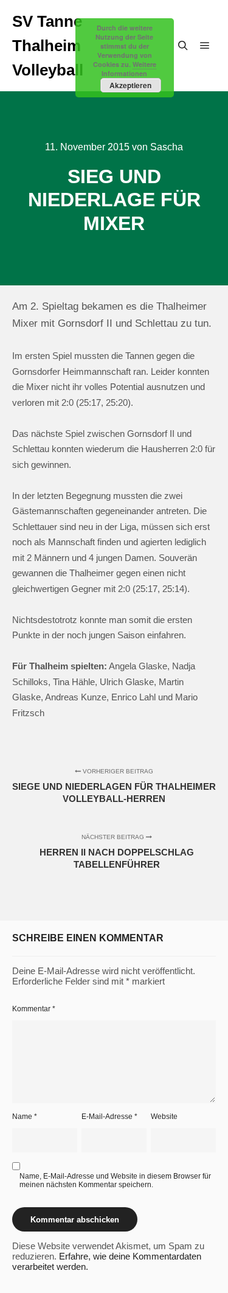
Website (164, 1116)
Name (24, 1116)
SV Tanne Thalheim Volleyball (47, 45)
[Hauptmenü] (205, 46)
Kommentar (33, 1009)
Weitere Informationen (129, 69)
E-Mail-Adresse (109, 1116)
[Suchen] (183, 46)
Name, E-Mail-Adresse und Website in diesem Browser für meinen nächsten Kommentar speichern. (115, 1180)
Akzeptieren (130, 85)
